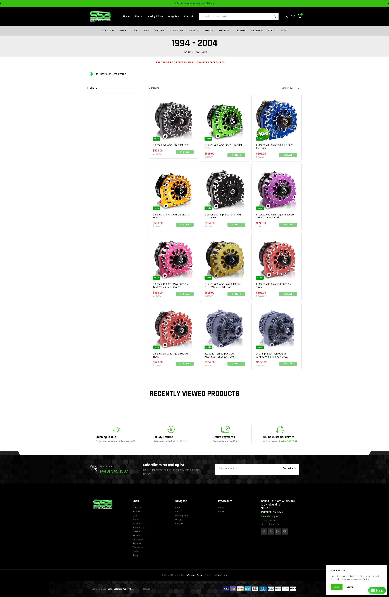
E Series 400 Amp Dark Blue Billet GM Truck (274, 147)
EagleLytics (222, 575)
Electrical (194, 30)
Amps (147, 30)
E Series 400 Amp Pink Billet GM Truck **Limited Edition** (170, 286)
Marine (271, 30)
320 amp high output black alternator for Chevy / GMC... (220, 355)
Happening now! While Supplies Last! (216, 3)
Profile (221, 511)
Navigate (179, 519)
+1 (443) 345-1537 (269, 520)
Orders (221, 507)
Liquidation (108, 30)
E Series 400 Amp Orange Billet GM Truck (172, 216)
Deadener (241, 30)
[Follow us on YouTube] (285, 531)
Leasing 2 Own (182, 515)
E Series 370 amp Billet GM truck (171, 145)
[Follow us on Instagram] (278, 531)
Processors (257, 30)
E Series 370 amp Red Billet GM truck (170, 355)
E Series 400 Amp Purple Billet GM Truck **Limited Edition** (275, 216)
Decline (350, 587)
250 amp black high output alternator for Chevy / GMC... (272, 355)
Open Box (124, 30)
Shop (177, 511)
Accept (336, 587)
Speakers (159, 30)
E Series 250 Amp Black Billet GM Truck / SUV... (223, 216)
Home (190, 52)
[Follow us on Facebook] (264, 531)
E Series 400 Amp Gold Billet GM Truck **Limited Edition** (222, 286)
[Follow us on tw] (271, 531)
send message (269, 516)
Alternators (176, 30)
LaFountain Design (194, 575)
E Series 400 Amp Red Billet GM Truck (273, 286)
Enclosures (225, 30)
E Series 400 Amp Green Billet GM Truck (223, 147)
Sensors (209, 30)
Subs (136, 30)
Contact (179, 523)
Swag (284, 30)
